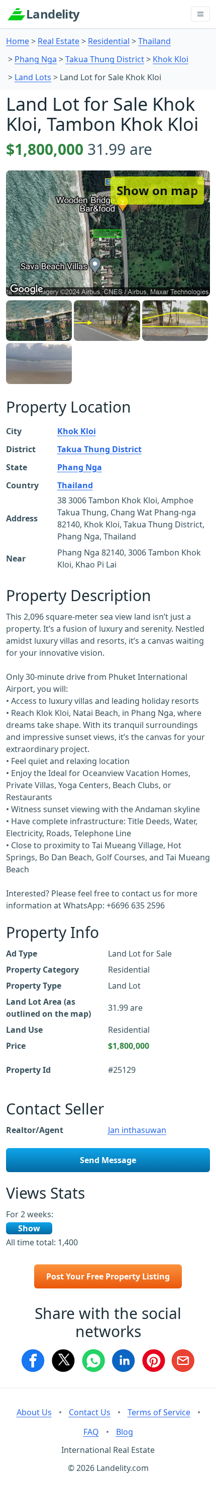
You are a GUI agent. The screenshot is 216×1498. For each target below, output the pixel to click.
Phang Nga (36, 59)
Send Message (108, 1160)
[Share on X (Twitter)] (63, 1361)
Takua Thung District (104, 59)
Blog (124, 1431)
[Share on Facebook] (33, 1361)
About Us (34, 1412)
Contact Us (90, 1412)
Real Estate (58, 41)
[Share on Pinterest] (153, 1361)
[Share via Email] (183, 1361)
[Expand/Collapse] (200, 14)
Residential (109, 41)
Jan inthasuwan (137, 1130)
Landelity (53, 14)
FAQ (91, 1431)
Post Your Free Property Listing (108, 1276)
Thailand (154, 41)
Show (29, 1228)
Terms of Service (159, 1412)
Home (17, 41)
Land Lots (33, 77)
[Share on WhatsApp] (93, 1361)
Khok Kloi (170, 59)
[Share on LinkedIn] (123, 1361)
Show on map (157, 190)
